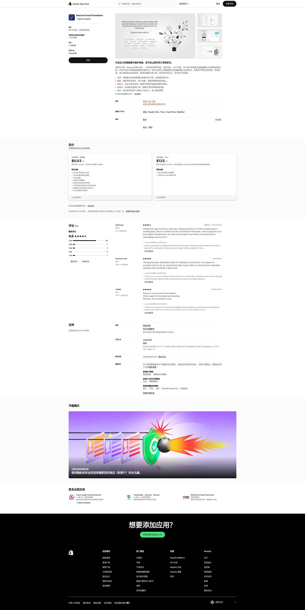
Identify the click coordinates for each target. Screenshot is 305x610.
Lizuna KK (73, 53)
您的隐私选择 (120, 603)
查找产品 (106, 562)
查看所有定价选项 (132, 211)
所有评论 (85, 261)
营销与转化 (107, 581)
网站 (145, 343)
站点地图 (108, 603)
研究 (172, 576)
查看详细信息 (148, 393)
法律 (206, 586)
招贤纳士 (208, 562)
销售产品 (106, 567)
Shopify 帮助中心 (177, 558)
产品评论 (140, 567)
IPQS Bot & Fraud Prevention (202, 495)
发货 (138, 586)
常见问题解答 (148, 329)
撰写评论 (74, 261)
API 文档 (174, 562)
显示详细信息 (149, 251)
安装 (88, 60)
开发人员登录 (74, 603)
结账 (145, 112)
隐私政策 (147, 325)
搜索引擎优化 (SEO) (145, 581)
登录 (218, 3)
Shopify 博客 (175, 572)
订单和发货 (107, 572)
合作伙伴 (208, 576)
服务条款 (87, 603)
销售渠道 (106, 558)
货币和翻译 (141, 590)
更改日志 (162, 357)
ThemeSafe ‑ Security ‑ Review (146, 495)
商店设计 (106, 576)
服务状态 (208, 590)
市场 (138, 562)
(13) (74, 45)
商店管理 (106, 586)
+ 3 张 (209, 51)
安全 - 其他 (147, 127)
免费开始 (229, 3)
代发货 (139, 558)
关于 (206, 558)
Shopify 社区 (175, 567)
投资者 (207, 567)
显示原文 (137, 94)
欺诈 (145, 120)
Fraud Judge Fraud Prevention (88, 495)
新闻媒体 (208, 572)
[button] (95, 499)
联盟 (206, 581)
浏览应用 (183, 3)
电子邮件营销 (142, 576)
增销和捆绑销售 (143, 572)
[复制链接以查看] (125, 225)
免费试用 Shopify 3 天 (152, 534)
